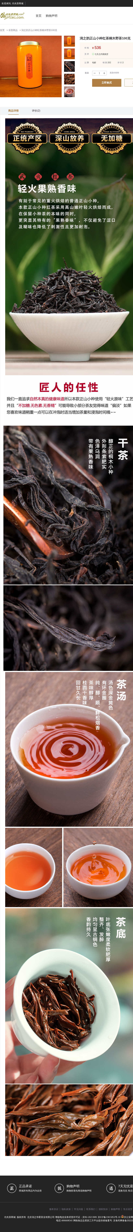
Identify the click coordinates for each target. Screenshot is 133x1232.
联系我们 (90, 1209)
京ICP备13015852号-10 (109, 1217)
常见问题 (78, 1209)
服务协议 (53, 1209)
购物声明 (51, 15)
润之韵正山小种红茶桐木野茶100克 (39, 30)
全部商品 (13, 30)
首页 (39, 15)
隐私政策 (66, 1209)
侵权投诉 (103, 1209)
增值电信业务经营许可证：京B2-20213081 (76, 1217)
